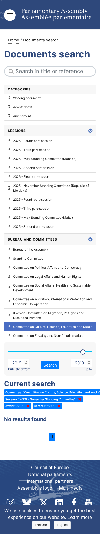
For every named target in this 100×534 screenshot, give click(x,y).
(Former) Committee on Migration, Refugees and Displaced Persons (48, 315)
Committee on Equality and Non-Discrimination (48, 336)
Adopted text (22, 107)
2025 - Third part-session (31, 209)
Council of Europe (50, 467)
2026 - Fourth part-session (32, 141)
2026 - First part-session (31, 177)
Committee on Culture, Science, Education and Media (53, 327)
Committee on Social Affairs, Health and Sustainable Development (52, 287)
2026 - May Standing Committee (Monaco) (45, 159)
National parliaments (50, 474)
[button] (90, 130)
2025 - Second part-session (33, 227)
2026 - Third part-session (31, 150)
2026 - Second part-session (33, 168)
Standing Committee (28, 258)
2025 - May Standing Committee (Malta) (43, 218)
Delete (78, 399)
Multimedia (71, 488)
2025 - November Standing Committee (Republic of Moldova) (51, 188)
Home (13, 40)
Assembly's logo (34, 488)
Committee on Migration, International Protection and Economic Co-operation (52, 301)
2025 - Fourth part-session (32, 199)
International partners (50, 481)
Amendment (22, 116)
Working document (27, 98)
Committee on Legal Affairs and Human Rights (47, 277)
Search (50, 365)
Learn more (79, 517)
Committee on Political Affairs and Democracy (47, 268)
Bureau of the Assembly (30, 249)
